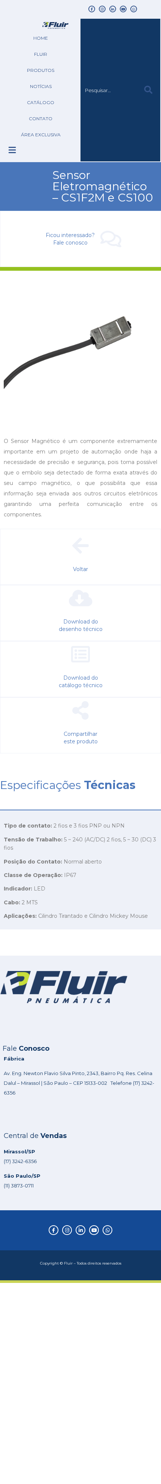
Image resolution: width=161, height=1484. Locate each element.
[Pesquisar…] (106, 90)
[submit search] (148, 90)
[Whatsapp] (133, 9)
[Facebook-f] (91, 9)
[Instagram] (102, 9)
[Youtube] (123, 9)
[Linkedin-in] (112, 9)
